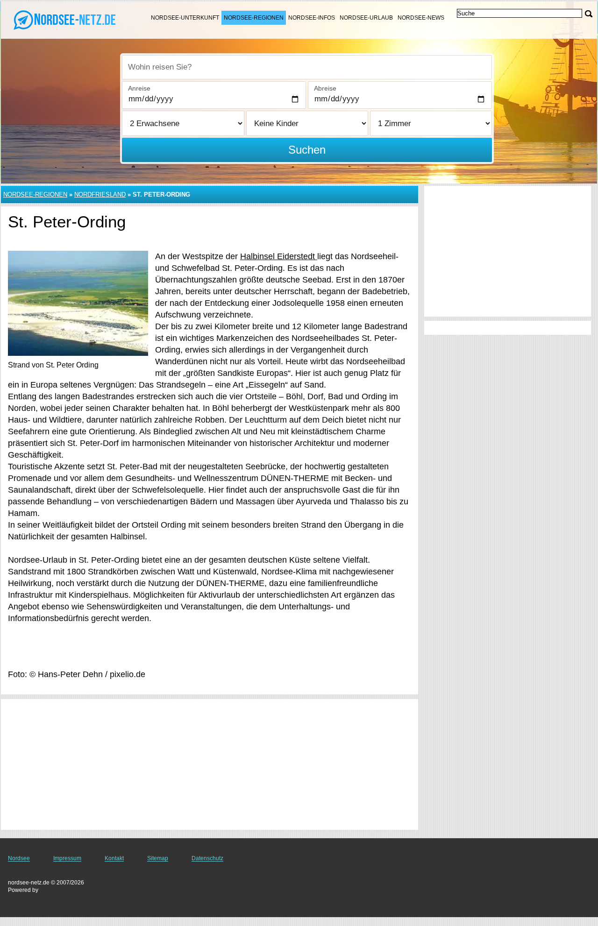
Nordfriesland (100, 194)
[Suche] (588, 13)
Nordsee (19, 858)
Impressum (67, 858)
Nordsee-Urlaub (366, 17)
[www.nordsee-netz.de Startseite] (65, 19)
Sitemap (157, 858)
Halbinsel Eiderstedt (278, 256)
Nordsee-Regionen (254, 17)
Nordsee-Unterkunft (185, 17)
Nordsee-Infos (311, 17)
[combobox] (306, 67)
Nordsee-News (421, 17)
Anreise (139, 88)
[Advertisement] (209, 764)
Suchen (307, 149)
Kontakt (114, 858)
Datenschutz (207, 858)
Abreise (325, 88)
